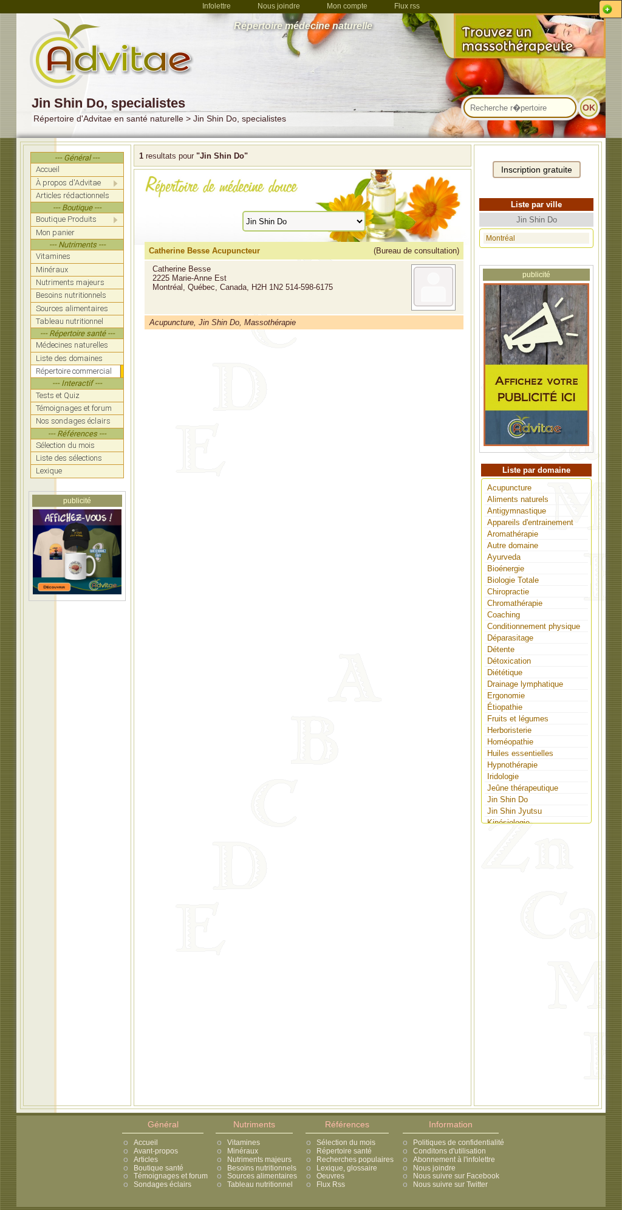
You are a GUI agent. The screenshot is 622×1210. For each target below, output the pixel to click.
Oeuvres (330, 1176)
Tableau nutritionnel (260, 1184)
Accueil (146, 1142)
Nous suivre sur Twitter (450, 1184)
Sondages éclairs (162, 1184)
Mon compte (347, 6)
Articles (146, 1159)
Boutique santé (158, 1168)
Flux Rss (330, 1184)
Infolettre (216, 6)
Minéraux (242, 1151)
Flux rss (407, 6)
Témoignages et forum (171, 1176)
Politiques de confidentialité (458, 1142)
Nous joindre (279, 6)
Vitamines (243, 1142)
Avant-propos (156, 1151)
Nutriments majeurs (259, 1159)
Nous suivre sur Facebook (456, 1176)
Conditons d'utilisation (449, 1151)
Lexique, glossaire (346, 1168)
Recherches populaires (355, 1159)
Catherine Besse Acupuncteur (204, 250)
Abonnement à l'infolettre (454, 1159)
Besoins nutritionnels (261, 1168)
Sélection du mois (345, 1142)
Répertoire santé (344, 1151)
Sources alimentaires (262, 1176)
